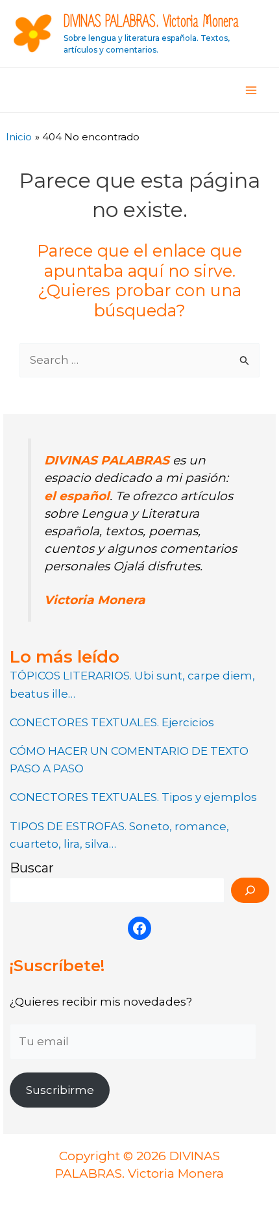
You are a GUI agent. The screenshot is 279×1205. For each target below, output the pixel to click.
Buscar (32, 868)
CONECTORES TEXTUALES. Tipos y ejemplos (133, 797)
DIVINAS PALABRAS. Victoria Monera (151, 21)
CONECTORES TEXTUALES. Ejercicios (112, 722)
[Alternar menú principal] (252, 90)
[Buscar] (250, 890)
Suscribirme (60, 1090)
